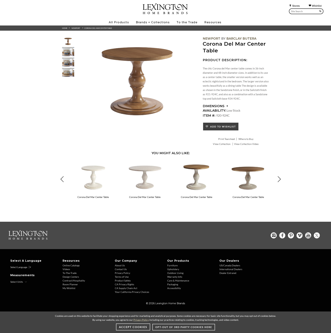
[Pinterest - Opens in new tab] (291, 235)
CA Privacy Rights (124, 284)
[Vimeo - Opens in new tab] (300, 235)
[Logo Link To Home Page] (165, 13)
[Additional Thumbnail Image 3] (68, 62)
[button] (116, 162)
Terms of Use (122, 276)
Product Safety (123, 280)
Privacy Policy (122, 272)
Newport (76, 28)
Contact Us (121, 269)
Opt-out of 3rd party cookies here (183, 327)
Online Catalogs (71, 265)
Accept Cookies (133, 327)
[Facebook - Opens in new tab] (282, 235)
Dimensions (214, 106)
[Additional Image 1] (137, 80)
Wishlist (316, 5)
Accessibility (174, 288)
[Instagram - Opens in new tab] (274, 235)
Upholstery (173, 269)
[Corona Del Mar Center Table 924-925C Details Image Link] (248, 192)
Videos (66, 269)
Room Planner (70, 284)
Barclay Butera (241, 38)
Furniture (172, 265)
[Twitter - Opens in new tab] (317, 235)
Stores (296, 5)
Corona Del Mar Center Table (98, 28)
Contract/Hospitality (74, 280)
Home (64, 28)
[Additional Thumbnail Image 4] (68, 72)
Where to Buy (245, 138)
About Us (120, 265)
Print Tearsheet (226, 138)
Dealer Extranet (227, 272)
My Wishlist (69, 288)
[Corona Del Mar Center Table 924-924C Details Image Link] (196, 192)
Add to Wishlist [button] (222, 126)
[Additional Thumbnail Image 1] (68, 41)
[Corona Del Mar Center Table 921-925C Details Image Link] (144, 192)
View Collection (221, 143)
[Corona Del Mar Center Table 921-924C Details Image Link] (93, 192)
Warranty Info (174, 276)
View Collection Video (246, 143)
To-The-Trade (70, 272)
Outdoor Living (175, 272)
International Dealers (230, 269)
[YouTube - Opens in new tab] (308, 235)
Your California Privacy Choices (132, 291)
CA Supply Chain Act (126, 288)
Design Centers (71, 276)
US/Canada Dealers (229, 265)
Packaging (172, 284)
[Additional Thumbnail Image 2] (68, 51)
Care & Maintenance (178, 280)
